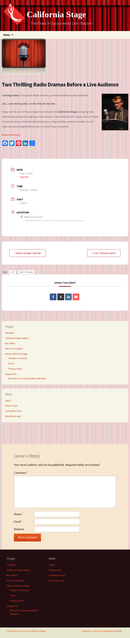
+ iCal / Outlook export (104, 253)
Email (18, 521)
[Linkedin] (68, 296)
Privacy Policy (15, 368)
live (12, 272)
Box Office (10, 343)
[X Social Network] (60, 296)
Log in (8, 400)
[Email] (76, 296)
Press (11, 363)
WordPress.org (12, 416)
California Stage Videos (17, 338)
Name (18, 514)
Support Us (10, 374)
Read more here (11, 134)
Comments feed (13, 410)
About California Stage (16, 353)
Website (19, 529)
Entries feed (11, 405)
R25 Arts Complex (14, 348)
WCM (119, 631)
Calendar (9, 332)
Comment (21, 473)
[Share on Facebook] (53, 296)
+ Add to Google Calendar (27, 253)
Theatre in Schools (17, 358)
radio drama (26, 272)
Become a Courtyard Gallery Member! (27, 378)
